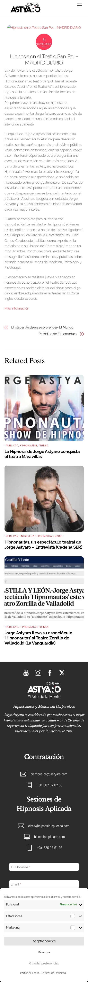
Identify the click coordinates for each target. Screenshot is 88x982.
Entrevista (26, 536)
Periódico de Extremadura (58, 334)
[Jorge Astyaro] (25, 12)
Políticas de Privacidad (54, 973)
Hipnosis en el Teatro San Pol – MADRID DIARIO (44, 59)
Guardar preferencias (44, 963)
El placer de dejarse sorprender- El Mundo (42, 327)
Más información (17, 308)
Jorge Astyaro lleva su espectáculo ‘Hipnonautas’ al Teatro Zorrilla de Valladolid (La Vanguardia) (38, 638)
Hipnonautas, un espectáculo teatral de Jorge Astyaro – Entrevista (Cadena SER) (43, 544)
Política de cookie (29, 973)
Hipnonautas (28, 445)
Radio (58, 536)
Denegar (44, 952)
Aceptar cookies (44, 941)
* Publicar (11, 445)
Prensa (43, 445)
